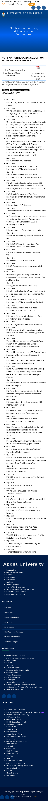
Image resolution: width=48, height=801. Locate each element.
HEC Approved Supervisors (14, 632)
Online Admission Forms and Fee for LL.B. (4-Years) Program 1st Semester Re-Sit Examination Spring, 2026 (25, 114)
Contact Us (21, 4)
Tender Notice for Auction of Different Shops (26, 210)
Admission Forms (13, 667)
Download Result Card (14, 689)
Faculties (7, 607)
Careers (37, 1)
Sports (8, 758)
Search (11, 4)
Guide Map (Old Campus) (15, 594)
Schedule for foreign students (17, 670)
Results (9, 663)
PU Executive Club (13, 717)
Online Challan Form (14, 734)
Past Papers (10, 680)
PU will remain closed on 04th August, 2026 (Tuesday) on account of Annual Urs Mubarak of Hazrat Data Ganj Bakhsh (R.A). (26, 460)
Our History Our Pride (14, 572)
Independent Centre (11, 617)
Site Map (27, 1)
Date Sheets (11, 660)
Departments (9, 612)
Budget (9, 770)
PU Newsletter (11, 732)
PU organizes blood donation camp (21, 285)
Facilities (9, 582)
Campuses (10, 575)
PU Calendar (11, 577)
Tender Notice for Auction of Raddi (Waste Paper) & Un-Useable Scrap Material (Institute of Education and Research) (24, 344)
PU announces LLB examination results (23, 230)
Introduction (11, 570)
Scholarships (9, 627)
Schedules (10, 665)
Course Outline (12, 672)
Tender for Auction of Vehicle (19, 485)
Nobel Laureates (12, 584)
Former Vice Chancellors (15, 587)
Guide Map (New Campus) (16, 592)
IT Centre (34, 796)
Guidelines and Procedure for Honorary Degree (24, 687)
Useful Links (10, 748)
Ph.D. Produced (12, 751)
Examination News (13, 677)
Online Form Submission (20, 656)
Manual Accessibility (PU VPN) (17, 715)
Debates (9, 756)
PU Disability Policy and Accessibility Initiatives (23, 712)
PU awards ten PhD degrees (18, 160)
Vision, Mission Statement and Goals (20, 589)
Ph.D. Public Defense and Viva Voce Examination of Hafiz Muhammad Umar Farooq (23, 510)
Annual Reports (12, 753)
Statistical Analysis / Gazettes (17, 682)
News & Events (12, 773)
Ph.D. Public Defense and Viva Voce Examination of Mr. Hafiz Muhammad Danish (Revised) (25, 197)
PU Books (10, 746)
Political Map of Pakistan (16, 710)
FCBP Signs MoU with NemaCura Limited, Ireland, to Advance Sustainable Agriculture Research (25, 333)
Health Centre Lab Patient (16, 722)
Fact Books (10, 580)
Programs (8, 622)
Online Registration (13, 675)
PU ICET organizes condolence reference (24, 324)
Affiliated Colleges (11, 641)
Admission (6, 1)
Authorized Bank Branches (16, 763)
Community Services (14, 761)
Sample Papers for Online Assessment (20, 684)
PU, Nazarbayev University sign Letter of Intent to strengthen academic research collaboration (24, 394)
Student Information (12, 637)
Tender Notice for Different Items (21, 552)
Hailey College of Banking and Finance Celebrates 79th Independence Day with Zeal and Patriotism (25, 277)
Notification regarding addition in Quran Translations (15, 73)
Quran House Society (14, 719)
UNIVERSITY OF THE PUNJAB (24, 13)
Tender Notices (12, 729)
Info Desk (17, 1)
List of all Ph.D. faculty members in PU (20, 765)
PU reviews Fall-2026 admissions (20, 260)
